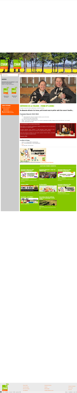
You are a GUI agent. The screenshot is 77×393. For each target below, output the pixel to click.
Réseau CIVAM (25, 385)
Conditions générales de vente (49, 390)
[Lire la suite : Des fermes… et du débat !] (29, 200)
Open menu (2, 0)
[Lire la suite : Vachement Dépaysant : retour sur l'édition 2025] (48, 175)
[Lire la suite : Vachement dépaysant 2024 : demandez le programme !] (66, 189)
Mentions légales (47, 388)
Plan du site (70, 389)
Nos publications (25, 390)
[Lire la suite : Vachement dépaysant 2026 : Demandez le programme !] (29, 175)
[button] (4, 2)
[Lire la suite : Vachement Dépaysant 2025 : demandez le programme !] (66, 174)
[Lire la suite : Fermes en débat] (29, 188)
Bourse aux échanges (26, 388)
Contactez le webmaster (71, 386)
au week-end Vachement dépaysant (46, 162)
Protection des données (48, 385)
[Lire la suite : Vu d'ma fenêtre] (48, 188)
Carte (23, 144)
